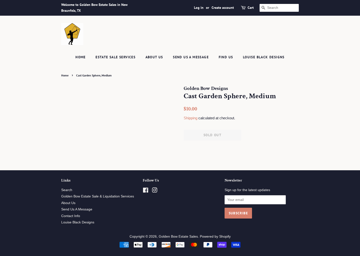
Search (66, 190)
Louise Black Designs (264, 57)
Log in (199, 7)
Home (80, 57)
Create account (223, 7)
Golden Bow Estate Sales (178, 236)
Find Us (226, 57)
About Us (154, 57)
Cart (251, 7)
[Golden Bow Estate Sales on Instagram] (154, 191)
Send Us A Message (191, 57)
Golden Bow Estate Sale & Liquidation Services (97, 196)
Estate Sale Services (115, 57)
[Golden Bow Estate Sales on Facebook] (145, 191)
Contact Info (70, 216)
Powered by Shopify (215, 236)
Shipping (190, 118)
